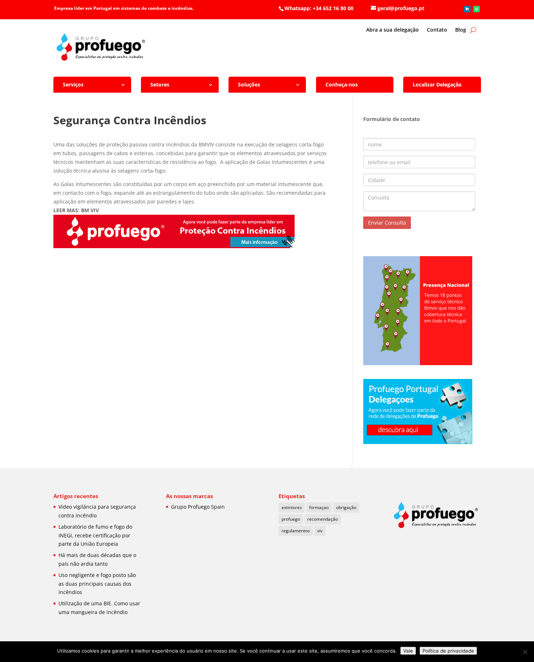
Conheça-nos (341, 84)
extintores (292, 507)
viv (320, 531)
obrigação (346, 507)
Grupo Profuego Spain (198, 506)
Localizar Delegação (437, 84)
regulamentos (296, 531)
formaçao (319, 507)
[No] (525, 651)
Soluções (249, 84)
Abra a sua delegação (392, 30)
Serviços (73, 84)
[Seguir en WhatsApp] (476, 9)
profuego (291, 519)
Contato (437, 30)
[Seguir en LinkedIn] (467, 9)
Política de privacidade (448, 651)
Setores (159, 84)
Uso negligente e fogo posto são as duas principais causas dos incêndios (97, 584)
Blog (460, 30)
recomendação (322, 519)
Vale (408, 651)
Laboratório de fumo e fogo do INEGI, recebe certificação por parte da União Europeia (95, 535)
